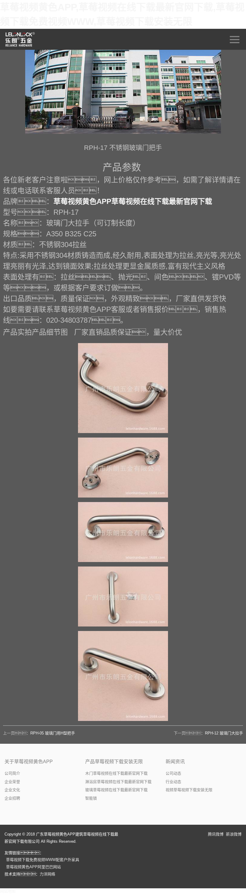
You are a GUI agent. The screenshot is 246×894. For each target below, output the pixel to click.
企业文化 (12, 790)
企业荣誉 (12, 781)
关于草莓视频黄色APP (28, 761)
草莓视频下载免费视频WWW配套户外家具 (42, 859)
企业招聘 (12, 798)
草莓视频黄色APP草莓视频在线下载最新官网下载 (132, 201)
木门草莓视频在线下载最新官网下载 (116, 773)
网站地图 (8, 891)
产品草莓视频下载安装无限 (114, 761)
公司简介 (12, 773)
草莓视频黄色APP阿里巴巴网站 (33, 867)
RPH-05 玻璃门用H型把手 (52, 733)
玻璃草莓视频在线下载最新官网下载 (116, 790)
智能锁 (91, 798)
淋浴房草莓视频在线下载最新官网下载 (118, 781)
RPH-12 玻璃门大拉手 (224, 733)
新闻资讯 (175, 761)
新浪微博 (234, 834)
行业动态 (173, 781)
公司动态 (173, 773)
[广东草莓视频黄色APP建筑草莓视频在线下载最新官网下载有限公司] (20, 39)
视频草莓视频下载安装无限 (189, 790)
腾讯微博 (216, 834)
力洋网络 (47, 874)
